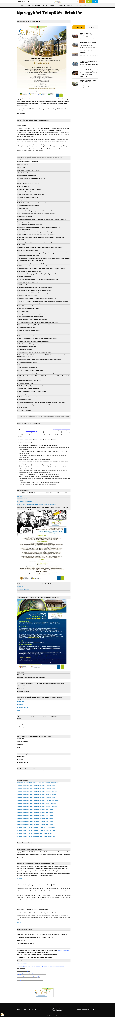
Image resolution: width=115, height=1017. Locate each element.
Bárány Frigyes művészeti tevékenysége (29, 197)
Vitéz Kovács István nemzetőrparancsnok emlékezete (32, 391)
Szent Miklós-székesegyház (26, 244)
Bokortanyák (21, 167)
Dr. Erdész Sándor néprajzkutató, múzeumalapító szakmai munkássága (37, 211)
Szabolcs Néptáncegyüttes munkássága (28, 183)
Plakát (18, 730)
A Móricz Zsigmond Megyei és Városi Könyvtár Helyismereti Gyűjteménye (37, 242)
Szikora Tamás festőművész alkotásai (28, 192)
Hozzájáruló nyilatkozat (22, 727)
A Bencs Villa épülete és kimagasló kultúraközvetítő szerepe (34, 341)
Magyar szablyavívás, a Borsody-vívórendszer (30, 224)
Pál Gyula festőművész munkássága (28, 367)
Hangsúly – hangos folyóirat (26, 383)
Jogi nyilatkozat (36, 1009)
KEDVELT (92, 27)
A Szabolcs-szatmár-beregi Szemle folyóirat (30, 380)
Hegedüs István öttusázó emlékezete (28, 362)
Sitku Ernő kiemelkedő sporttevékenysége (29, 330)
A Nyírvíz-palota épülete (25, 276)
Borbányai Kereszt (23, 365)
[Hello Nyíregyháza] (95, 1)
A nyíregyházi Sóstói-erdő (25, 216)
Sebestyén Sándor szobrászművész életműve (30, 333)
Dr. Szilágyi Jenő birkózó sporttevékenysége (30, 271)
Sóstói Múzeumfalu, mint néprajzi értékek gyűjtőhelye (31, 178)
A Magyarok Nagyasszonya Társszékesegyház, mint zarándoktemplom (37, 234)
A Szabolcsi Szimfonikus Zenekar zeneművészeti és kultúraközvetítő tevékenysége (40, 359)
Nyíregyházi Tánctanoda (25, 399)
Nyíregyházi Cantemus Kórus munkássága (29, 170)
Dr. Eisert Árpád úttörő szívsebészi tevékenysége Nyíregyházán (35, 202)
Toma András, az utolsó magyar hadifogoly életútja (32, 343)
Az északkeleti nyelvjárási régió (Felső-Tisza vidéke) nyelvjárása (35, 324)
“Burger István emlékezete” (26, 349)
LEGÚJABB (79, 27)
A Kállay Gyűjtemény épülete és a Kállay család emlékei (33, 319)
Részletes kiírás (21, 686)
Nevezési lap (20, 688)
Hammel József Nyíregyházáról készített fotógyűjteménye (33, 263)
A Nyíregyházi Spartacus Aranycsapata (29, 284)
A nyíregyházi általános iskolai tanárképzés (30, 396)
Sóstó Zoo (21, 181)
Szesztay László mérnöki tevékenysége (29, 308)
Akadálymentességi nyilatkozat (83, 1009)
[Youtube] (28, 2)
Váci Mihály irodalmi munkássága (27, 305)
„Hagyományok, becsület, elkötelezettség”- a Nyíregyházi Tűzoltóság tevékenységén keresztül (43, 253)
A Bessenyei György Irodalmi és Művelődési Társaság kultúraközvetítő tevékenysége (40, 247)
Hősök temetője (23, 200)
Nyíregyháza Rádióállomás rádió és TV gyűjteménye (32, 314)
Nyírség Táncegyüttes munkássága (27, 172)
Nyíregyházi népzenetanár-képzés (27, 327)
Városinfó (61, 5)
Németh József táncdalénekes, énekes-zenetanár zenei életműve (35, 352)
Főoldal (21, 5)
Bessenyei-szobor (23, 164)
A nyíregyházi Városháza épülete (27, 335)
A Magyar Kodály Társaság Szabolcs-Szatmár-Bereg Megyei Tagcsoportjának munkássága (42, 268)
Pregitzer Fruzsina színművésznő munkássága (31, 370)
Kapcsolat (86, 5)
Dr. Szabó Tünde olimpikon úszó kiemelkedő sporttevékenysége (35, 290)
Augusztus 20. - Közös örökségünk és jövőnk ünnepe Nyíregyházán (89, 70)
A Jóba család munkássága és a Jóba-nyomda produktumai (34, 265)
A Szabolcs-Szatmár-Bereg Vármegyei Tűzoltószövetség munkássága (36, 373)
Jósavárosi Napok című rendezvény (28, 346)
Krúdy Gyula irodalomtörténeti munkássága (30, 189)
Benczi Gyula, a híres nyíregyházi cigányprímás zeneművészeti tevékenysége (38, 279)
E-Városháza (78, 5)
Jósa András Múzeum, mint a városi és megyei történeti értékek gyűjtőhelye (38, 232)
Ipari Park (69, 5)
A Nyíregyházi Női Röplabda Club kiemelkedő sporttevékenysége (35, 287)
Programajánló (36, 5)
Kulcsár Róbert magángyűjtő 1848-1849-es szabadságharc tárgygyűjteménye (38, 322)
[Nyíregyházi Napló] (89, 1)
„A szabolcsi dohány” (24, 311)
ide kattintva (62, 416)
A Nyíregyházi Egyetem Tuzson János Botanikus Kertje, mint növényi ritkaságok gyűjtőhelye (42, 219)
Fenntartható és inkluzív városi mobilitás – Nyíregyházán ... (88, 81)
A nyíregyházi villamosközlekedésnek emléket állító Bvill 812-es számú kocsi (38, 298)
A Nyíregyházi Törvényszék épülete (28, 295)
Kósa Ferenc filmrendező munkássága (28, 250)
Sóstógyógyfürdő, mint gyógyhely (27, 175)
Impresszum (27, 1009)
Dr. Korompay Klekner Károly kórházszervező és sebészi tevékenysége (37, 213)
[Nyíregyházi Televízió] (82, 1)
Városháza (52, 5)
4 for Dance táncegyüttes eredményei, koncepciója (32, 194)
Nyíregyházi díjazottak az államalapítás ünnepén (86, 32)
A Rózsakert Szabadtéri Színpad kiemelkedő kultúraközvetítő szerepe (36, 405)
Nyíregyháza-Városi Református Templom (29, 282)
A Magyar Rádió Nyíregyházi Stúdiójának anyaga (31, 316)
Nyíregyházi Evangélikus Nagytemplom (29, 205)
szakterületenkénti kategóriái (27, 134)
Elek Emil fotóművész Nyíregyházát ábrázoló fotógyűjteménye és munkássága (39, 274)
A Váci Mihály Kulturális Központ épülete (29, 255)
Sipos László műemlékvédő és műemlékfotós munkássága (34, 293)
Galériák (45, 5)
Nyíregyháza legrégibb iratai (26, 222)
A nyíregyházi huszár (24, 208)
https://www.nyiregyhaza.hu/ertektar (61, 429)
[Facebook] (26, 2)
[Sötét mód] (76, 1)
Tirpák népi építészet (23, 186)
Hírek (27, 5)
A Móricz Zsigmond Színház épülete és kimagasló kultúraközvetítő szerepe (38, 338)
